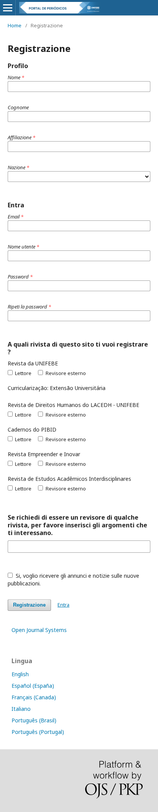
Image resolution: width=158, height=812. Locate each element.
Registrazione (29, 605)
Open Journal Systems (39, 630)
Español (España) (33, 685)
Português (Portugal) (38, 731)
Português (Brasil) (34, 720)
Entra (63, 604)
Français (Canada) (34, 697)
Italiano (21, 708)
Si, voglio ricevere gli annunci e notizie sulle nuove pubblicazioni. (73, 579)
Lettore (22, 373)
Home (14, 25)
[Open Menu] (7, 7)
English (20, 674)
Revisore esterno (65, 373)
